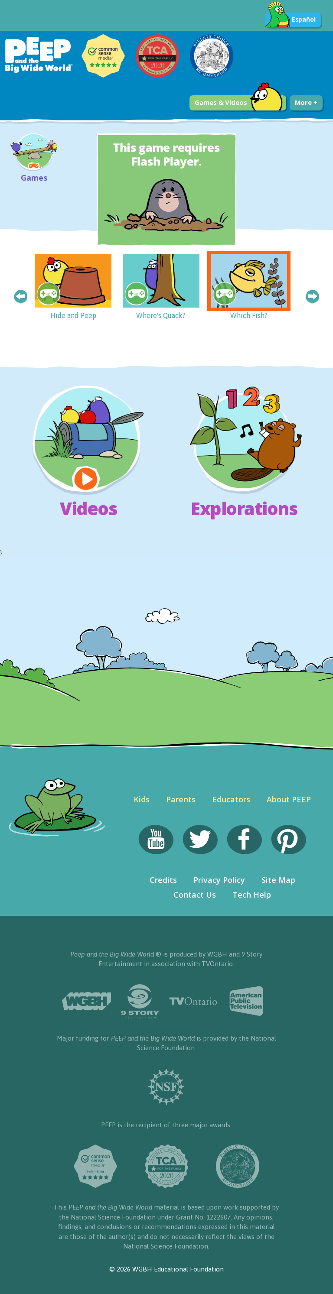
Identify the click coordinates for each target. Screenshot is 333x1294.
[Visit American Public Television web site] (246, 1001)
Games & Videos (221, 102)
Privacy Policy (219, 880)
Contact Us (194, 894)
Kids (142, 799)
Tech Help (251, 894)
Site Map (278, 880)
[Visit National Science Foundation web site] (166, 1087)
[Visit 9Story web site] (140, 1001)
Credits (163, 880)
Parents (181, 799)
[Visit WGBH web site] (86, 1001)
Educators (231, 799)
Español (304, 19)
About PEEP (289, 799)
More (304, 102)
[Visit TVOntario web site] (193, 1001)
